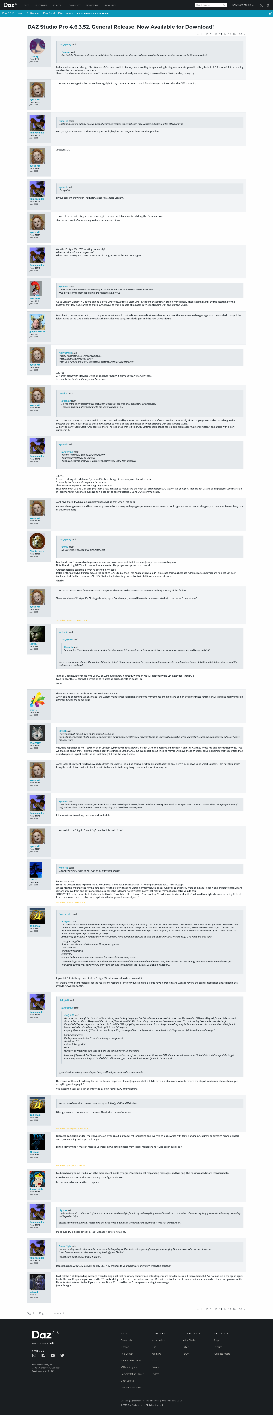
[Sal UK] (39, 634)
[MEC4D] (39, 700)
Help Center (127, 1353)
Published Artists (222, 1353)
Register (44, 1313)
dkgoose (63, 1210)
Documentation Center (132, 1373)
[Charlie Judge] (39, 541)
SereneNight (65, 1246)
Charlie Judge (37, 551)
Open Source (127, 1380)
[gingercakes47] (39, 322)
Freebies (218, 1346)
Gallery (186, 1346)
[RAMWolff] (39, 733)
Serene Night (37, 1189)
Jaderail (34, 1292)
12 (216, 34)
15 (229, 34)
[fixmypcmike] (39, 123)
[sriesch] (39, 870)
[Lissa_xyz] (39, 46)
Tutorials (125, 1346)
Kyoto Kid (63, 120)
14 (225, 34)
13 (220, 34)
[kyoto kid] (39, 90)
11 (211, 34)
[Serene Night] (39, 1179)
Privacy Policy (168, 1400)
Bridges (155, 1373)
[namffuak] (39, 289)
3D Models (58, 5)
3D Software (40, 5)
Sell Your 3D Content (131, 1360)
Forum (186, 1353)
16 (234, 34)
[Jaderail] (39, 1282)
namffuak (35, 298)
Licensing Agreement (131, 1400)
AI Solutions (111, 5)
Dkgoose (34, 1151)
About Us (156, 1353)
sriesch (33, 879)
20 (240, 34)
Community (75, 5)
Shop (26, 5)
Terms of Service (151, 1400)
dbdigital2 (35, 925)
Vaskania (65, 51)
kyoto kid (35, 99)
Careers (155, 1367)
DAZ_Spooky (65, 44)
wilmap (64, 546)
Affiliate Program (129, 1367)
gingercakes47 (37, 331)
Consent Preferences (131, 1387)
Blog (154, 1346)
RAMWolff (35, 742)
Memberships (92, 5)
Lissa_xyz (34, 56)
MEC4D (33, 709)
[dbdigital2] (39, 916)
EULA (179, 1400)
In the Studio (189, 1340)
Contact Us (126, 1340)
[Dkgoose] (39, 1142)
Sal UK (33, 643)
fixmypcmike (37, 132)
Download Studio (241, 5)
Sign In (31, 1313)
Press (154, 1360)
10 (207, 34)
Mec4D (62, 730)
